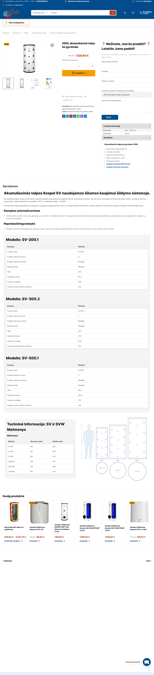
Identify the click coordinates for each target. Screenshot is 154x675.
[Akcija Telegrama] (85, 116)
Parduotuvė (17, 33)
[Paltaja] (11, 12)
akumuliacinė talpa (73, 111)
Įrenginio (109, 164)
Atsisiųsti (81, 262)
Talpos (26, 33)
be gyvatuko (84, 111)
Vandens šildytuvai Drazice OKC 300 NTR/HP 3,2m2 (89, 528)
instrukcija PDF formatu (121, 164)
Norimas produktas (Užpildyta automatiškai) (118, 91)
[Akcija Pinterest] (70, 116)
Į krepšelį (79, 73)
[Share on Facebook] (63, 116)
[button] (52, 45)
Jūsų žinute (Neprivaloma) (111, 100)
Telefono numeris (108, 81)
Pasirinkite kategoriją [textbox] (39, 13)
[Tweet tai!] (67, 116)
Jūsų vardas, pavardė (110, 62)
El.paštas (105, 71)
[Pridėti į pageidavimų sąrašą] (63, 96)
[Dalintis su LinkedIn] (74, 116)
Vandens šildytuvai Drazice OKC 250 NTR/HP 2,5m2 (114, 528)
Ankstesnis (8, 561)
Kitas (148, 561)
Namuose (6, 33)
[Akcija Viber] (81, 116)
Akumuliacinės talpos (39, 33)
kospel (91, 111)
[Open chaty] (147, 662)
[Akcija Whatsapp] (78, 116)
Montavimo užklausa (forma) (78, 1)
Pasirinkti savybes (12, 541)
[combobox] (40, 12)
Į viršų (149, 670)
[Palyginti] (85, 96)
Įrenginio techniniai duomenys (117, 167)
